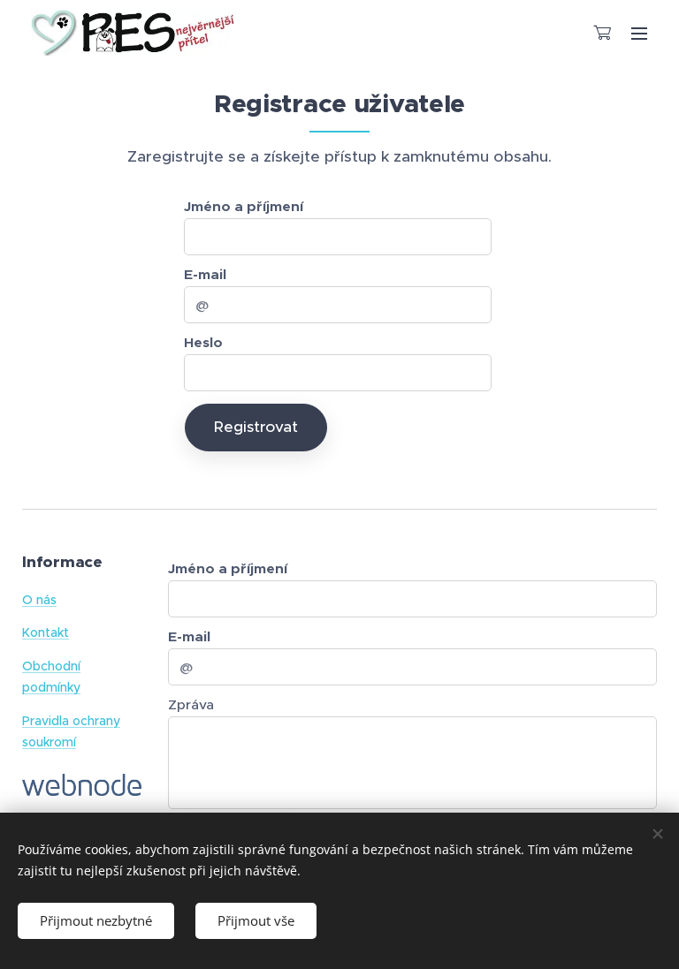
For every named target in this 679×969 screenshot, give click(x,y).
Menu (639, 32)
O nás (39, 600)
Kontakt (45, 632)
